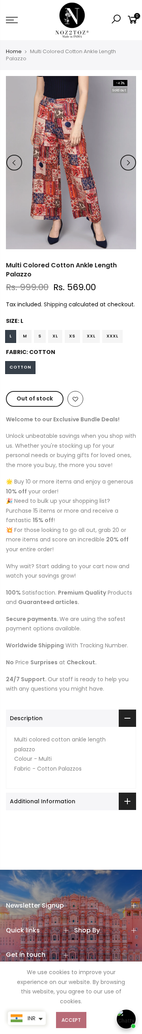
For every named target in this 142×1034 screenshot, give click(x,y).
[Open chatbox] (126, 1019)
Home (14, 51)
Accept (71, 1020)
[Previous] (14, 162)
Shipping (55, 304)
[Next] (128, 162)
